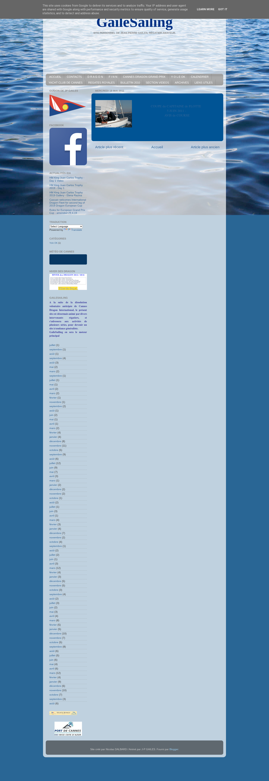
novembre (55, 402)
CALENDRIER (200, 76)
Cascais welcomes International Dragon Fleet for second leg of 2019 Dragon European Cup (67, 202)
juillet (52, 345)
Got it (222, 9)
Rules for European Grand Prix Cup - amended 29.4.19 (67, 211)
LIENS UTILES (204, 82)
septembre (55, 349)
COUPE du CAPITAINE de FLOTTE (177, 106)
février (53, 397)
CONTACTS (74, 76)
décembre (55, 441)
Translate (76, 230)
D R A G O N (95, 76)
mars (52, 371)
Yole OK (53, 243)
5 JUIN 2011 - (177, 110)
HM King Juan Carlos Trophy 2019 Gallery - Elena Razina (66, 194)
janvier (53, 437)
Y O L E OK (178, 76)
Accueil (157, 147)
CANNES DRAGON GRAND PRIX (144, 76)
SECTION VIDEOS (157, 82)
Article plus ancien (205, 147)
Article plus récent (109, 147)
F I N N (113, 76)
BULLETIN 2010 (130, 82)
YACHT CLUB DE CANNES (65, 82)
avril (51, 389)
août (52, 354)
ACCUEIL (55, 76)
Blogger (173, 749)
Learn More (205, 9)
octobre (53, 450)
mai (51, 367)
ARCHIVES (182, 82)
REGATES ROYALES (101, 82)
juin (51, 415)
